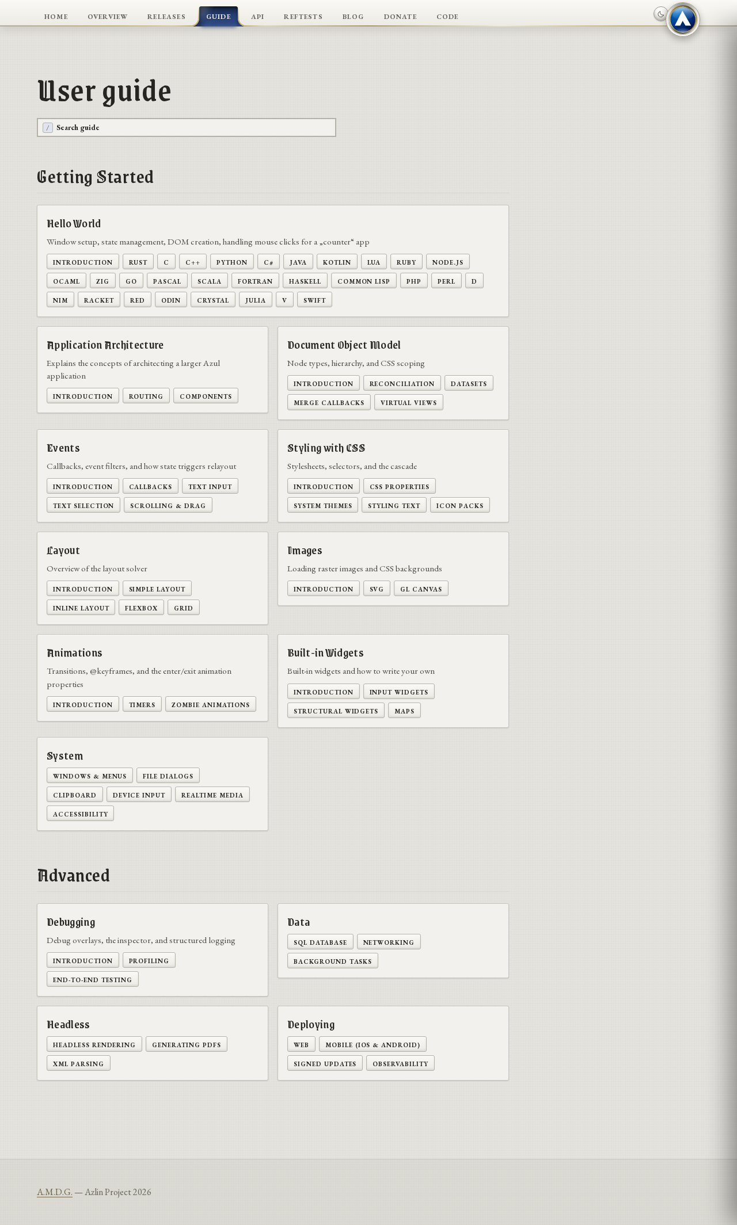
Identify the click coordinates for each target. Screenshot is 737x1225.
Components (206, 396)
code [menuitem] (447, 15)
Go (131, 280)
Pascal (167, 280)
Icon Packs (460, 505)
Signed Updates (325, 1063)
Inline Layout (81, 607)
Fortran (255, 280)
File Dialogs (168, 775)
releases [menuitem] (166, 15)
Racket (99, 299)
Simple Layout (157, 588)
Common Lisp (364, 280)
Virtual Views (408, 402)
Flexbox (141, 607)
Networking (389, 942)
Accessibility (80, 813)
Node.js (448, 261)
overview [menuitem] (108, 15)
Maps (404, 710)
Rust (138, 261)
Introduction (83, 261)
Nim (60, 299)
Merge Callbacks (329, 402)
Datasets (469, 383)
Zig (102, 280)
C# (268, 261)
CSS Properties (400, 486)
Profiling (149, 960)
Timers (142, 704)
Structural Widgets (336, 710)
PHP (414, 280)
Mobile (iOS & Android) (372, 1044)
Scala (209, 280)
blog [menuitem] (353, 15)
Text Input (210, 486)
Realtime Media (212, 794)
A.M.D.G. (55, 1192)
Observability (400, 1063)
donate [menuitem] (400, 15)
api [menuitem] (258, 15)
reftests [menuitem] (303, 15)
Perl (446, 280)
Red (137, 299)
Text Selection (83, 505)
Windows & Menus (90, 775)
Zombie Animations (210, 704)
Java (298, 261)
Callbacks (151, 486)
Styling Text (394, 505)
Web (301, 1044)
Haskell (305, 280)
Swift (314, 299)
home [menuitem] (56, 15)
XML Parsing (78, 1063)
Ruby (406, 261)
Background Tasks (333, 961)
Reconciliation (402, 383)
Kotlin (337, 261)
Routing (146, 396)
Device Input (139, 794)
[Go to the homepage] (683, 19)
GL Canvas (421, 588)
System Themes (323, 505)
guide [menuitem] (218, 15)
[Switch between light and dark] (661, 13)
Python (232, 261)
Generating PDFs (186, 1044)
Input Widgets (399, 691)
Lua (374, 261)
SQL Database (320, 942)
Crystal (213, 299)
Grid (183, 607)
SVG (377, 588)
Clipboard (75, 794)
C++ (192, 261)
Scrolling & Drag (168, 505)
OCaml (66, 280)
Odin (171, 299)
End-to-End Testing (92, 979)
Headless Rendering (94, 1044)
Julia (255, 299)
